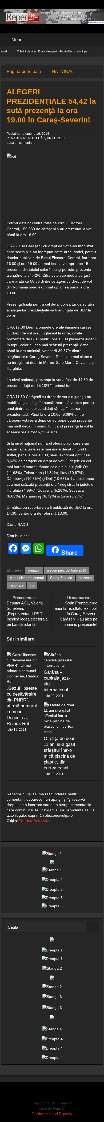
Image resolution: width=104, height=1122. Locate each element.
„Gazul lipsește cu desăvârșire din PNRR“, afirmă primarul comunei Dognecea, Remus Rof (22, 706)
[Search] (92, 927)
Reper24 (59, 1108)
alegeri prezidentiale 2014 (66, 570)
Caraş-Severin (61, 578)
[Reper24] (52, 16)
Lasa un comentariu (21, 143)
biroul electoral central (27, 578)
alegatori (34, 570)
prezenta (85, 578)
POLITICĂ (35, 138)
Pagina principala (24, 71)
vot (32, 585)
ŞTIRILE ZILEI (54, 138)
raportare (16, 585)
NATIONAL (63, 71)
